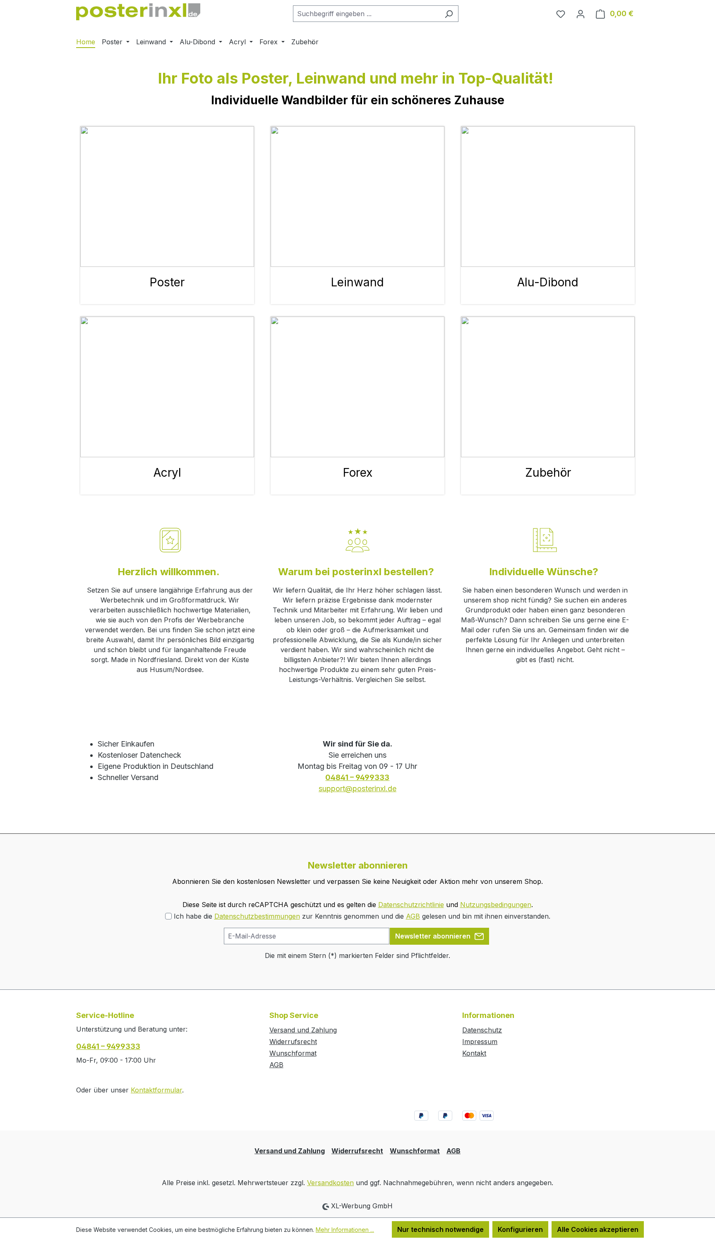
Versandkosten (330, 1183)
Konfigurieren (520, 1229)
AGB (413, 916)
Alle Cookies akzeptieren (597, 1229)
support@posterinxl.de (357, 788)
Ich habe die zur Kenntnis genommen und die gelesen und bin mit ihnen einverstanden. (362, 916)
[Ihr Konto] (580, 13)
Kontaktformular (156, 1090)
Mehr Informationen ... (345, 1229)
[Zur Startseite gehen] (138, 11)
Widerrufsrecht (293, 1041)
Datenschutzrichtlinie (411, 904)
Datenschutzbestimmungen (257, 916)
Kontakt (474, 1053)
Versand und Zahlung (303, 1030)
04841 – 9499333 (108, 1046)
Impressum (479, 1041)
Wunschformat (293, 1053)
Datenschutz (482, 1030)
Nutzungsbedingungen (495, 904)
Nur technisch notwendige (440, 1229)
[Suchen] (448, 13)
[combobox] (366, 13)
